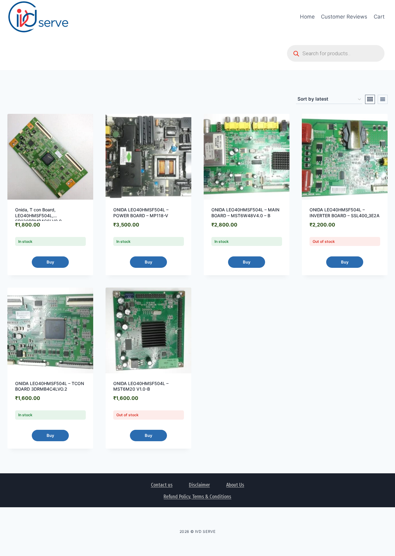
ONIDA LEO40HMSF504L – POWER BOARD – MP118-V (140, 212)
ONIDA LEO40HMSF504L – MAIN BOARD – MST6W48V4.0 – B (245, 212)
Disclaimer (199, 485)
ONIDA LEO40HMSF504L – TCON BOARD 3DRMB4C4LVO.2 (49, 386)
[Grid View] (370, 99)
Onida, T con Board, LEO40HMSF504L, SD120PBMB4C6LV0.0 (38, 215)
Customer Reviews (344, 17)
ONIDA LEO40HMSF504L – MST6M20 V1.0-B (140, 386)
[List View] (383, 99)
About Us (235, 485)
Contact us (162, 485)
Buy (50, 261)
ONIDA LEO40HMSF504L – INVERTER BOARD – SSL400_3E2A (345, 212)
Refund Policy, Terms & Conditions (197, 496)
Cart (379, 17)
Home (307, 17)
